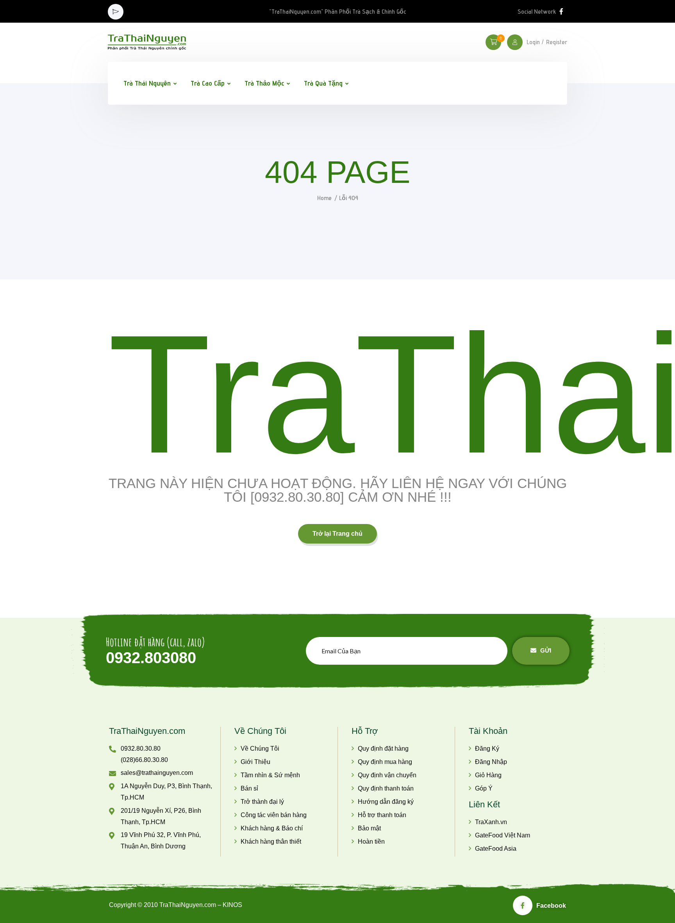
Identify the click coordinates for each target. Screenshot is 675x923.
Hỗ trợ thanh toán (382, 815)
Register (556, 42)
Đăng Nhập (491, 761)
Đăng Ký (487, 748)
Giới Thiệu (255, 761)
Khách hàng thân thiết (271, 841)
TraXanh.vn (491, 822)
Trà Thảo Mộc (264, 83)
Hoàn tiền (371, 841)
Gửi (545, 650)
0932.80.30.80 (141, 748)
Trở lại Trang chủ (337, 533)
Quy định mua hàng (385, 761)
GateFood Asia (495, 848)
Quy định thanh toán (386, 788)
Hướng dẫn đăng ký (386, 801)
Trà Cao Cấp (208, 83)
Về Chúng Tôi (260, 748)
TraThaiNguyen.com (147, 731)
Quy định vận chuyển (387, 775)
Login (533, 42)
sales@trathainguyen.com (157, 772)
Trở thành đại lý (262, 801)
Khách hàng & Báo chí (272, 828)
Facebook (551, 905)
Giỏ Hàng (488, 775)
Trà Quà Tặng (323, 83)
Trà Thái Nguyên (147, 83)
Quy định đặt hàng (383, 748)
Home (324, 198)
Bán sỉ (249, 788)
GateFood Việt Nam (502, 835)
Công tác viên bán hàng (274, 815)
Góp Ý (484, 788)
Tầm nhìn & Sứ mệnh (270, 775)
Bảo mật (369, 828)
